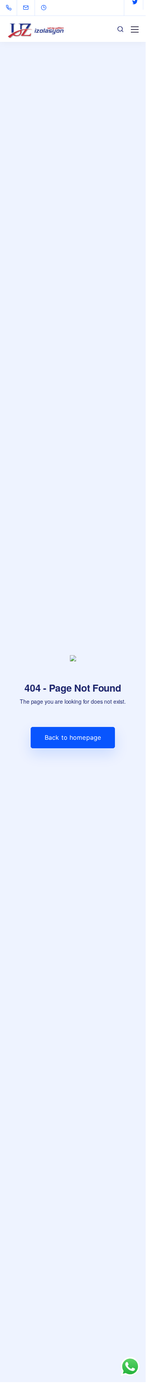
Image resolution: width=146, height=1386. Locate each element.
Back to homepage (73, 737)
